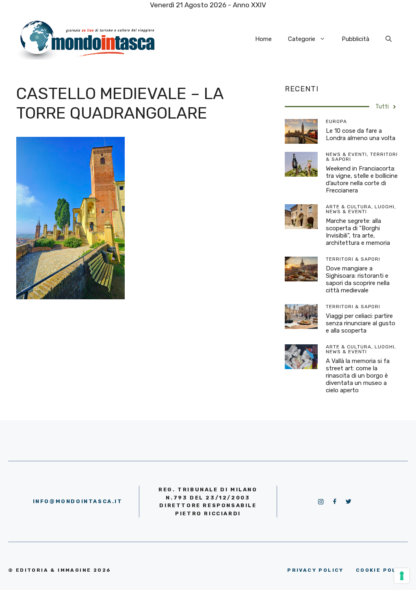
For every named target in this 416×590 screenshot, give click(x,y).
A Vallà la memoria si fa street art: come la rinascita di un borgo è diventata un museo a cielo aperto (358, 375)
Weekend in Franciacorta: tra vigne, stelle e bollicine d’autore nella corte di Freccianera (362, 179)
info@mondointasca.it (78, 501)
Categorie (301, 39)
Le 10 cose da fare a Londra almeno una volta (360, 134)
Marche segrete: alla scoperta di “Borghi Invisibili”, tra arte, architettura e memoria (358, 231)
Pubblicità (355, 39)
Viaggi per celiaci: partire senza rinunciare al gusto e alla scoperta (360, 323)
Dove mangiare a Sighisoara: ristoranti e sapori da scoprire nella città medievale (358, 279)
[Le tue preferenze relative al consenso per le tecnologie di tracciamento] (402, 576)
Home (263, 39)
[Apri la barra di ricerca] (388, 39)
